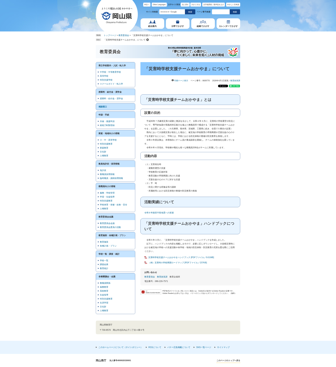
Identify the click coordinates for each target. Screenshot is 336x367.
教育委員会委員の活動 (110, 227)
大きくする (195, 5)
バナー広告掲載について (178, 347)
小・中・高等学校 (108, 140)
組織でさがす (203, 26)
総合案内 (152, 26)
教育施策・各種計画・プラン (112, 235)
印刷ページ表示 (181, 80)
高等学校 (104, 76)
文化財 (103, 152)
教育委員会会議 (106, 217)
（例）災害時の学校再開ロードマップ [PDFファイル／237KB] (177, 262)
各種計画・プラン (108, 246)
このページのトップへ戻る (228, 360)
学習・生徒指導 (107, 197)
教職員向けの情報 (107, 186)
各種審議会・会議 (107, 276)
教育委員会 (124, 35)
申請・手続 (104, 115)
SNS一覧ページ (203, 347)
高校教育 (104, 291)
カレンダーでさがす (228, 26)
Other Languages (159, 5)
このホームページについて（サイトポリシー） (120, 347)
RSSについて (154, 347)
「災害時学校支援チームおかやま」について (125, 40)
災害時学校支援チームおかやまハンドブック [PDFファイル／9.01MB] (181, 257)
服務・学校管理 (107, 193)
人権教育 (104, 156)
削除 (147, 40)
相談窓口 (103, 107)
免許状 (103, 170)
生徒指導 (104, 295)
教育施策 (104, 242)
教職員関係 (105, 283)
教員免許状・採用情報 (109, 164)
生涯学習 (104, 303)
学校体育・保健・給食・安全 (113, 205)
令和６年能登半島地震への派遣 (159, 213)
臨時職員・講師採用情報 (111, 178)
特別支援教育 (106, 144)
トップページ (110, 35)
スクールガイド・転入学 (111, 84)
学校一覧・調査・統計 (109, 254)
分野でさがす (177, 26)
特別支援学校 (106, 80)
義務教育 (104, 287)
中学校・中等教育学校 (110, 72)
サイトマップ (223, 347)
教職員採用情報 (107, 174)
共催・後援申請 (107, 121)
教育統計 (104, 268)
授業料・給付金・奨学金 (110, 92)
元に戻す (185, 5)
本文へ (146, 5)
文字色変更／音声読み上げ (213, 5)
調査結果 (104, 264)
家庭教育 (104, 148)
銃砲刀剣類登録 (107, 125)
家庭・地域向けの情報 (109, 133)
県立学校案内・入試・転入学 (112, 65)
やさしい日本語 (233, 5)
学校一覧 (104, 260)
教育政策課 (235, 80)
